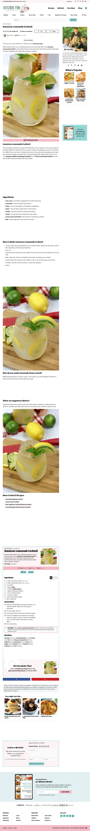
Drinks (42, 15)
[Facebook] (75, 1)
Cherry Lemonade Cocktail (43, 156)
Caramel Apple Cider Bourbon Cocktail (17, 507)
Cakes (14, 15)
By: (8, 35)
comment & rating (21, 668)
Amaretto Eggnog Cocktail (14, 499)
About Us (69, 1)
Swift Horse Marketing (79, 827)
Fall (49, 15)
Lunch (17, 815)
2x (53, 577)
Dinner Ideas (32, 15)
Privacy (15, 828)
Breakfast (5, 815)
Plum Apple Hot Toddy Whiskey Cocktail (18, 504)
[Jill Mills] (4, 35)
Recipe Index (34, 815)
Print (24, 572)
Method (61, 8)
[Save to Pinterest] (45, 679)
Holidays (5, 15)
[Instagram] (80, 1)
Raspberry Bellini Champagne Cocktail (18, 156)
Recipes (51, 8)
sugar (13, 587)
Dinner (18, 818)
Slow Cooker (74, 15)
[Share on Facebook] (16, 679)
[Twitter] (83, 1)
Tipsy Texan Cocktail (12, 502)
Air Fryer (84, 15)
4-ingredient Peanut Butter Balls (31, 717)
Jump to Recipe (29, 40)
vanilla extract (16, 589)
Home (4, 24)
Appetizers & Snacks (60, 15)
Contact (10, 828)
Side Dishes (6, 820)
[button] (55, 8)
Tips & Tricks (48, 815)
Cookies (22, 15)
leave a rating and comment (26, 628)
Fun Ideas (71, 8)
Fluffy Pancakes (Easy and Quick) (12, 717)
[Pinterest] (78, 1)
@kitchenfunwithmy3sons (17, 671)
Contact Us (48, 820)
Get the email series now (14, 1)
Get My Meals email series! (80, 132)
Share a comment (27, 31)
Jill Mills (11, 35)
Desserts (18, 820)
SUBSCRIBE (65, 792)
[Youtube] (85, 1)
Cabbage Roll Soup (46, 716)
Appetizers (6, 818)
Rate (31, 572)
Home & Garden (35, 820)
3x (56, 577)
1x (51, 577)
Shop (80, 8)
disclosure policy (38, 43)
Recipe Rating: (33, 746)
